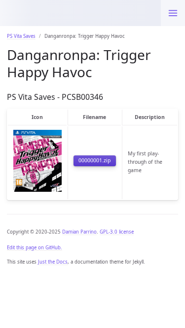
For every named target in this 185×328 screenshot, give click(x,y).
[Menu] (173, 13)
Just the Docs (53, 262)
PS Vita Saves (21, 36)
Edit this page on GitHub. (34, 247)
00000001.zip (94, 160)
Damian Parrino (79, 232)
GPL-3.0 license (117, 232)
